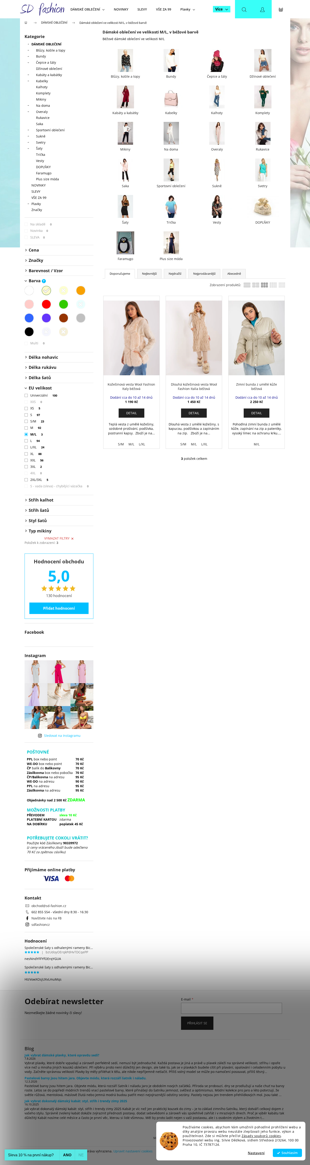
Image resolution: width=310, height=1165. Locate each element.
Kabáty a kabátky (49, 75)
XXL (37, 460)
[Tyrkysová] (80, 304)
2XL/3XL (39, 479)
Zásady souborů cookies (261, 1136)
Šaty (39, 148)
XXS (36, 402)
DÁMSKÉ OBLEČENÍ (46, 44)
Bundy (41, 56)
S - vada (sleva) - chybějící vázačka (59, 486)
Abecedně (234, 273)
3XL (36, 466)
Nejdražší (175, 273)
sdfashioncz (40, 924)
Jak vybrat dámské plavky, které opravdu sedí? (62, 1055)
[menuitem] (87, 9)
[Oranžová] (80, 290)
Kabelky (42, 81)
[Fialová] (46, 318)
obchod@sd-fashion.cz (48, 906)
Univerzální (43, 395)
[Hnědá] (63, 318)
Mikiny (41, 99)
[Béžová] (46, 290)
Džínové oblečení (49, 68)
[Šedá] (80, 318)
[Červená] (46, 304)
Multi (37, 343)
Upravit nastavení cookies (133, 1151)
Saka (39, 124)
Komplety (43, 93)
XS (35, 408)
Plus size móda (47, 179)
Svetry (40, 142)
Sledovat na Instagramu (62, 735)
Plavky (36, 204)
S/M (37, 421)
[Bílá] (29, 290)
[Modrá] (29, 318)
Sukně (40, 136)
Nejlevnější (149, 273)
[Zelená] (63, 304)
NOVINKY (38, 185)
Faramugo (43, 173)
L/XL (37, 447)
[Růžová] (29, 304)
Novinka (39, 230)
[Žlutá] (63, 290)
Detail (131, 413)
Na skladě (41, 224)
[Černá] (29, 331)
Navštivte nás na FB (46, 918)
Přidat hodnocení (59, 608)
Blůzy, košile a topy (50, 50)
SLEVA (37, 237)
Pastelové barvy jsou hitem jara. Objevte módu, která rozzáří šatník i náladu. (85, 1078)
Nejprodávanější (204, 273)
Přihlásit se (197, 1023)
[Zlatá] (63, 331)
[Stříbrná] (46, 331)
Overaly (42, 112)
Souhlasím (290, 1153)
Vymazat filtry (57, 538)
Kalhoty (41, 87)
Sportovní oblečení (50, 130)
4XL (36, 473)
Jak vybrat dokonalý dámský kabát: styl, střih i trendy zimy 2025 (76, 1101)
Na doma (43, 105)
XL (36, 454)
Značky (36, 210)
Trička (40, 154)
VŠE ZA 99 (38, 197)
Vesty (40, 161)
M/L (36, 434)
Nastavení (256, 1153)
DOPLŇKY (43, 167)
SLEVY (35, 191)
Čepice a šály (46, 62)
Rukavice (43, 117)
